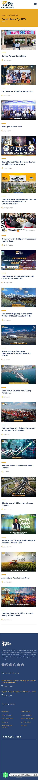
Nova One (4, 722)
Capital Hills (5, 711)
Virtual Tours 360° (26, 715)
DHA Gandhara (26, 722)
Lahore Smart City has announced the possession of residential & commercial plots (18, 201)
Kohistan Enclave (6, 715)
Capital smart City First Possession (17, 91)
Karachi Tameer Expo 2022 (13, 56)
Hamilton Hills (25, 711)
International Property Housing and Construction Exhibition (17, 277)
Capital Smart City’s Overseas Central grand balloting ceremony (18, 163)
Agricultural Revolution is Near (15, 578)
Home (3, 15)
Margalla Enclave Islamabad (6, 726)
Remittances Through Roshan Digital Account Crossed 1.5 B (18, 541)
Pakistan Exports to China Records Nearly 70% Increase (17, 614)
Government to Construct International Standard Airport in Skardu (16, 353)
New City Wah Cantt (27, 718)
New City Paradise (7, 718)
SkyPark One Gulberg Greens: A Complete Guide (18, 692)
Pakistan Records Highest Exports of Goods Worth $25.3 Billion (18, 429)
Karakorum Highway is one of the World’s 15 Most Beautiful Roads (16, 315)
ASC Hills (24, 725)
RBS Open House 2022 (11, 127)
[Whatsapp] (5, 775)
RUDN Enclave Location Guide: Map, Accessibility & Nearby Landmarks (18, 682)
